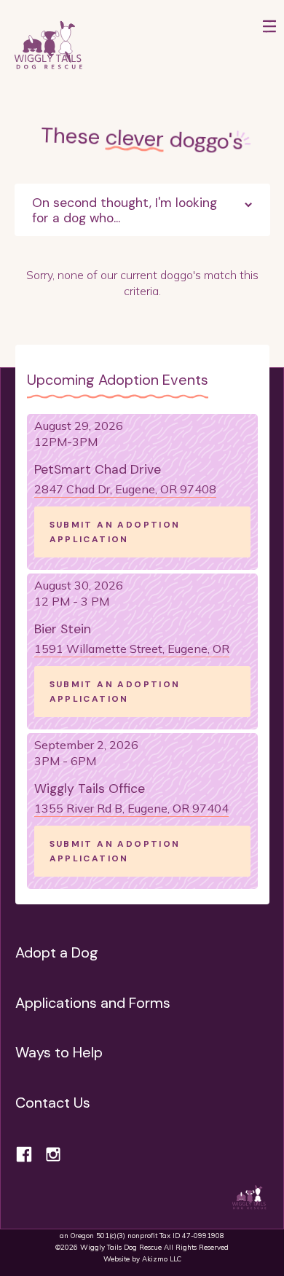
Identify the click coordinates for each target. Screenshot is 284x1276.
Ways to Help (59, 1052)
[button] (269, 46)
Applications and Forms (92, 1002)
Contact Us (52, 1102)
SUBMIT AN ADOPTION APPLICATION (115, 532)
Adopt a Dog (56, 952)
